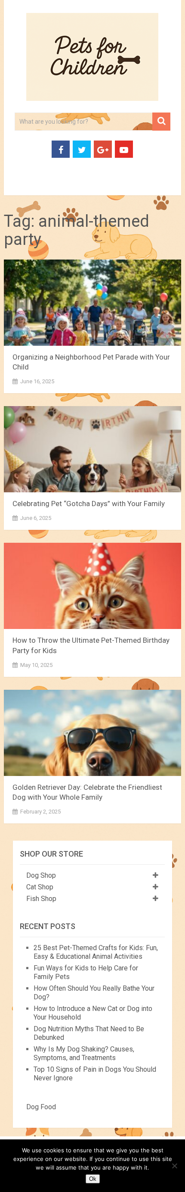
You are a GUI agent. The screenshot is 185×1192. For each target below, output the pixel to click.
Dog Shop (41, 875)
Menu (18, 185)
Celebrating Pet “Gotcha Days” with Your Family (88, 503)
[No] (174, 1165)
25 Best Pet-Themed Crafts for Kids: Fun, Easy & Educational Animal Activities (96, 952)
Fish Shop (41, 899)
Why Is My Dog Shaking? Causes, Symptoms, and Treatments (84, 1053)
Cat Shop (39, 887)
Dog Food (41, 1107)
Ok (92, 1179)
